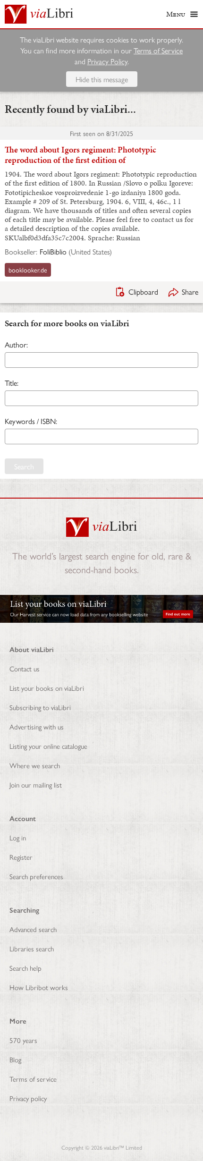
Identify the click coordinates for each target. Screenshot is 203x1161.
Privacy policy (28, 1098)
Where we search (34, 765)
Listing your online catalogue (48, 746)
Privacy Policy (107, 61)
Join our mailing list (35, 784)
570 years (23, 1040)
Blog (15, 1059)
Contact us (24, 668)
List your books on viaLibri (46, 688)
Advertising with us (36, 726)
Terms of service (33, 1079)
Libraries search (31, 948)
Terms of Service (158, 50)
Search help (25, 968)
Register (21, 857)
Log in (17, 837)
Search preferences (36, 876)
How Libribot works (38, 987)
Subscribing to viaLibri (40, 707)
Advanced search (33, 929)
